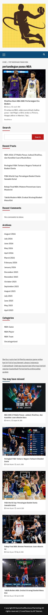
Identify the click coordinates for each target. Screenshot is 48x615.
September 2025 (11, 286)
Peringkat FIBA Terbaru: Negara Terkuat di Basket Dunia (22, 166)
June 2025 (8, 301)
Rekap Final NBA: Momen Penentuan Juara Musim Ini (22, 188)
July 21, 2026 (20, 464)
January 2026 (10, 267)
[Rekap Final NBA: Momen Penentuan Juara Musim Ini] (24, 529)
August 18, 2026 (17, 420)
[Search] (44, 54)
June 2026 (8, 243)
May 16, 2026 (20, 552)
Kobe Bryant (10, 464)
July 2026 (8, 239)
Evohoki (17, 348)
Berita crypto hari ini (11, 359)
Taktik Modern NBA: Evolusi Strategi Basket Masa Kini (23, 198)
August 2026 (10, 234)
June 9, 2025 (16, 107)
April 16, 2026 (20, 596)
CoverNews (25, 611)
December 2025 (11, 272)
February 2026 (10, 262)
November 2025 (11, 277)
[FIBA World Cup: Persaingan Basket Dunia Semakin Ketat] (24, 485)
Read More (8, 119)
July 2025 (8, 296)
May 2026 (8, 248)
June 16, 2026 (20, 508)
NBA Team (8, 336)
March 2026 (9, 258)
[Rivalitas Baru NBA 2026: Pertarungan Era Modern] (24, 83)
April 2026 (8, 253)
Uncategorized (10, 341)
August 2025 (10, 291)
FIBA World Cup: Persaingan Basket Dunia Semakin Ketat (22, 177)
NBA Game (8, 95)
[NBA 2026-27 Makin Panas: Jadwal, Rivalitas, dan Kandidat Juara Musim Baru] (24, 397)
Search (6, 127)
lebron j (8, 107)
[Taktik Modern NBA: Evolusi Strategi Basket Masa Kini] (24, 573)
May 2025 (8, 305)
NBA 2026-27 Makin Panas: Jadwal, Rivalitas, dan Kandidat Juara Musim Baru (23, 156)
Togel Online (7, 348)
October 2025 (10, 281)
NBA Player (9, 332)
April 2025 (8, 310)
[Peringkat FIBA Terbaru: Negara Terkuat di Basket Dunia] (24, 441)
